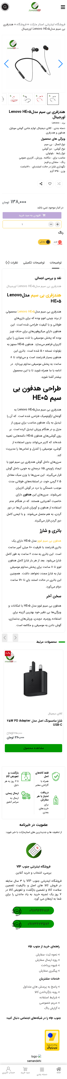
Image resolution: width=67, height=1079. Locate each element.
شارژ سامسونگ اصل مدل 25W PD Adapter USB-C (34, 723)
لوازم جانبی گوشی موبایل (23, 128)
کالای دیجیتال (44, 128)
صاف (59, 244)
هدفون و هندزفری (55, 133)
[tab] (56, 262)
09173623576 (38, 924)
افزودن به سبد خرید (30, 215)
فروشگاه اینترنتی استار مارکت (47, 24)
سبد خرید (25, 1072)
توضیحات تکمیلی (34, 262)
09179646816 (39, 910)
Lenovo (55, 123)
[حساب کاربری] (8, 1069)
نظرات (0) (12, 262)
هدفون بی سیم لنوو (49, 540)
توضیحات (56, 262)
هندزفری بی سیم (46, 295)
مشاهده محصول (52, 653)
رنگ (60, 232)
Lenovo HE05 (26, 311)
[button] (6, 64)
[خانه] (58, 1069)
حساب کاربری (8, 1072)
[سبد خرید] (25, 1069)
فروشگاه (21, 24)
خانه (59, 1072)
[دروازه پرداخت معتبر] (33, 1040)
